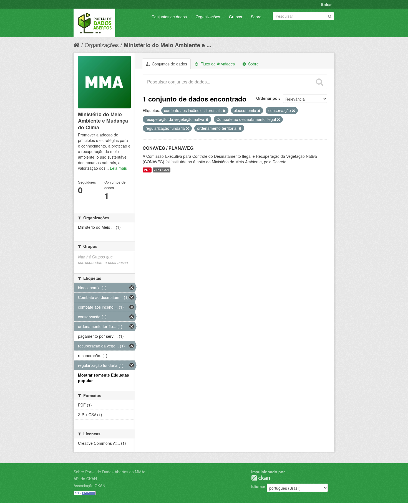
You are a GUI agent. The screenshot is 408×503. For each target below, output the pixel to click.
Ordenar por (267, 98)
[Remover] (224, 110)
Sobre (256, 16)
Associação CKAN (89, 485)
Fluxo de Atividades (217, 64)
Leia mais (118, 168)
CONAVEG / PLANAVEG (168, 148)
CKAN (260, 478)
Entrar (326, 4)
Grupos (235, 16)
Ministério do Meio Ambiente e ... (167, 45)
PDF (147, 169)
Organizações (208, 16)
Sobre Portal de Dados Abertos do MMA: (109, 471)
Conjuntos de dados (169, 16)
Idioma (257, 486)
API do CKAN (85, 478)
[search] (319, 82)
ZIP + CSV (161, 169)
